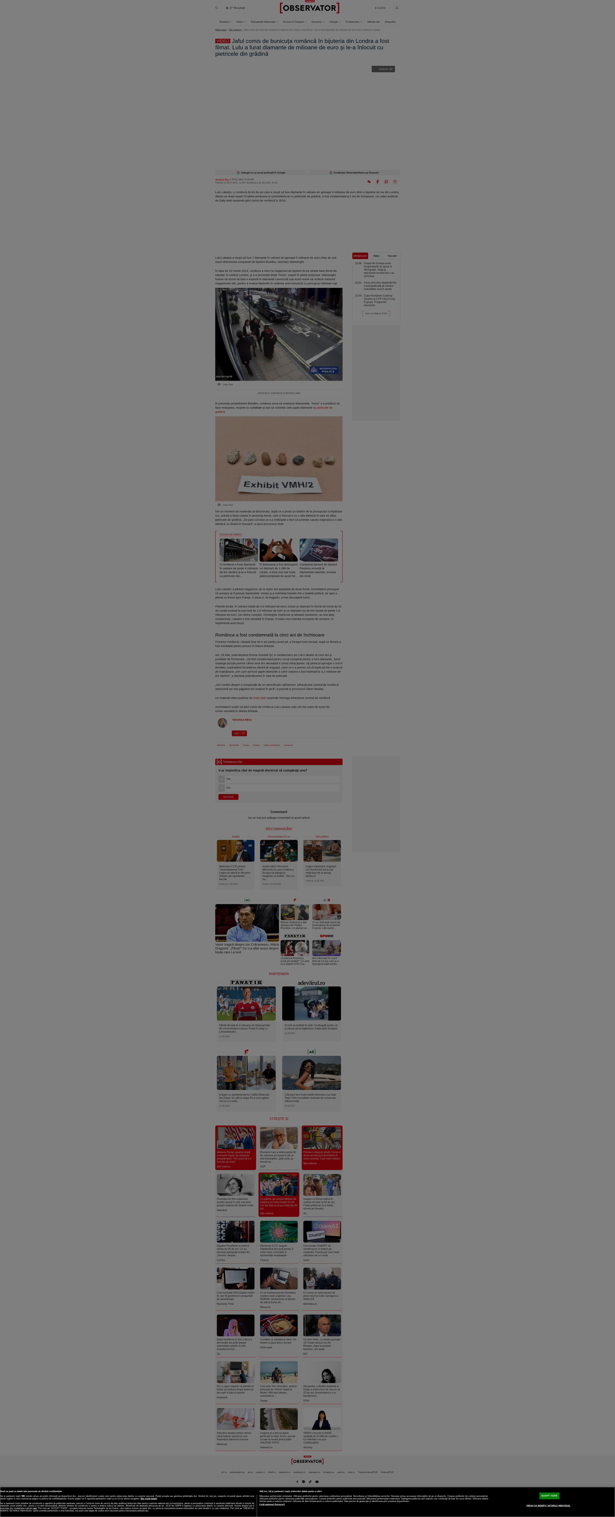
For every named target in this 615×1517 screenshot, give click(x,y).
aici (35, 1508)
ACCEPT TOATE (549, 1496)
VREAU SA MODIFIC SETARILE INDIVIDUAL (548, 1505)
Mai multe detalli (149, 1498)
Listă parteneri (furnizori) (272, 1504)
